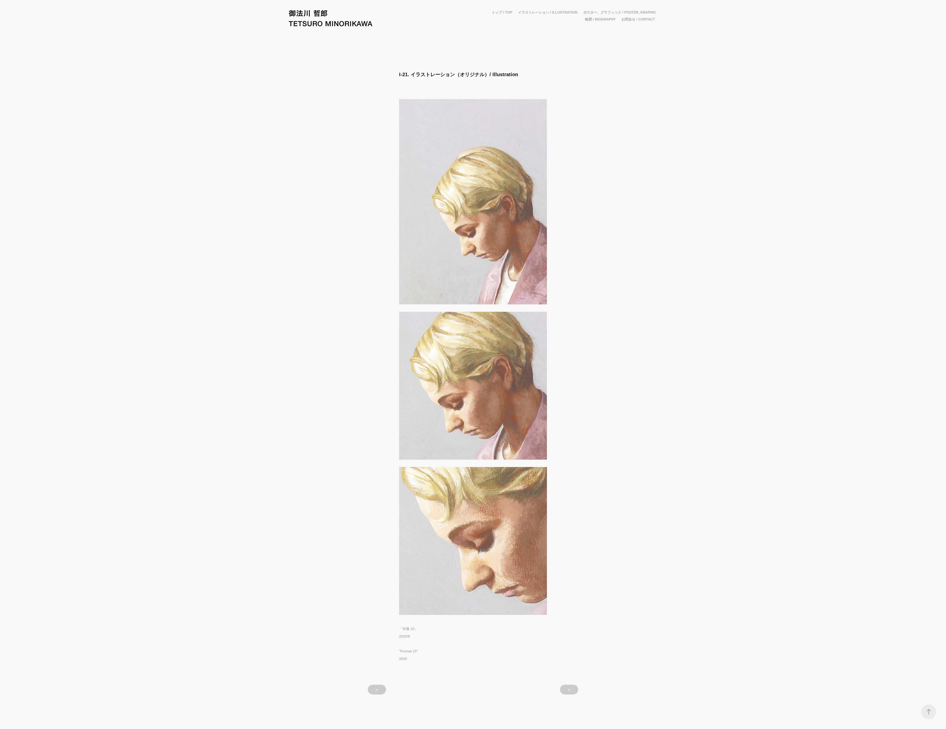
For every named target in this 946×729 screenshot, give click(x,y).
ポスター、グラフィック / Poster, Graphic (619, 12)
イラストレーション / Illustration (547, 12)
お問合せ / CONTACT (638, 19)
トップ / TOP (502, 12)
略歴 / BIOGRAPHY (600, 19)
